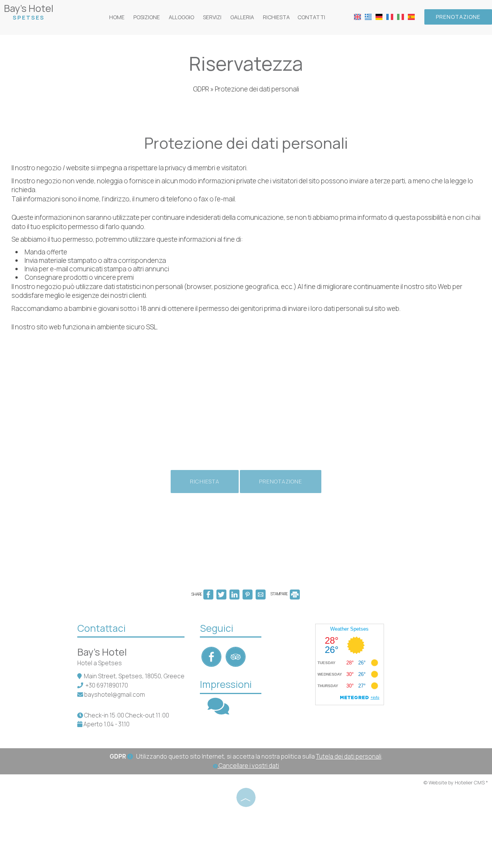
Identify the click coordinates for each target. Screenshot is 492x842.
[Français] (389, 16)
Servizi (212, 17)
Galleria (242, 17)
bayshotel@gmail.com (114, 695)
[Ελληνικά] (368, 16)
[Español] (411, 16)
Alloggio (181, 17)
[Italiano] (400, 16)
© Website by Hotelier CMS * (456, 782)
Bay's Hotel (28, 12)
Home (117, 17)
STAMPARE (280, 593)
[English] (357, 16)
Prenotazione (458, 16)
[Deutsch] (379, 16)
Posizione (146, 17)
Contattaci (101, 628)
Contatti (311, 17)
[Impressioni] (218, 711)
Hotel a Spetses (99, 663)
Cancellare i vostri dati (248, 766)
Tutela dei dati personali (348, 756)
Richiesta (276, 17)
